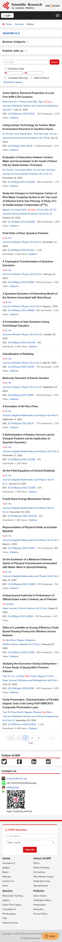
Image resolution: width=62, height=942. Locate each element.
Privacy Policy (40, 913)
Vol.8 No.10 (8, 720)
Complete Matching (18, 78)
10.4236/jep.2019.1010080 (21, 221)
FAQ (4, 918)
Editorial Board (41, 78)
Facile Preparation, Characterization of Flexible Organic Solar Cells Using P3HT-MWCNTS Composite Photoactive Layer (31, 703)
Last (31, 743)
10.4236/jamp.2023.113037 (21, 548)
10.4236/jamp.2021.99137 (21, 423)
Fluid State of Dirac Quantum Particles (25, 233)
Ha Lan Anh (39, 169)
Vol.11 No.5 (53, 576)
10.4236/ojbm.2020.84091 (21, 688)
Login (7, 15)
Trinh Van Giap (40, 133)
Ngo (45, 101)
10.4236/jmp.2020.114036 (21, 366)
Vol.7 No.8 (44, 138)
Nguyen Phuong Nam (38, 712)
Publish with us (13, 50)
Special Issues (40, 885)
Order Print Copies (11, 904)
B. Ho (7, 238)
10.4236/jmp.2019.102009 (21, 282)
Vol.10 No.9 (35, 306)
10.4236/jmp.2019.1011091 (21, 342)
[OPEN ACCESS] (52, 5)
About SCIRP (42, 858)
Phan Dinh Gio (10, 101)
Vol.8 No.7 (8, 109)
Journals (19, 24)
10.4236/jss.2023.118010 (20, 616)
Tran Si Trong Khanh (13, 712)
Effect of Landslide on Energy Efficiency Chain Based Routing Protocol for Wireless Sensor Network (31, 631)
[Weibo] (48, 761)
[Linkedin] (33, 761)
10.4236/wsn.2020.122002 (21, 652)
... (45, 738)
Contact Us (8, 881)
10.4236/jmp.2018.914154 (21, 250)
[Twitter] (4, 761)
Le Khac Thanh (26, 676)
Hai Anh (8, 604)
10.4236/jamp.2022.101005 (22, 487)
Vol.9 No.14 (35, 242)
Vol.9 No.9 (52, 415)
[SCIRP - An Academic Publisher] (22, 5)
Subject (6, 867)
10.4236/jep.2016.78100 (20, 146)
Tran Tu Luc (9, 676)
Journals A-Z (8, 863)
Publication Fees (41, 881)
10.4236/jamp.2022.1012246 (22, 516)
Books (5, 872)
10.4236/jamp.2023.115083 (21, 584)
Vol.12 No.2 (34, 644)
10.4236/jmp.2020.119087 (21, 395)
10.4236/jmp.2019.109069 (21, 310)
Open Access (40, 895)
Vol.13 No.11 (45, 174)
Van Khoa (9, 640)
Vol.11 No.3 (53, 540)
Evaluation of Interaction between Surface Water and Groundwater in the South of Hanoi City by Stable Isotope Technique (30, 161)
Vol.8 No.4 (53, 680)
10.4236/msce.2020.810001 (22, 724)
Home (9, 24)
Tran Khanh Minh (23, 133)
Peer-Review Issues (43, 876)
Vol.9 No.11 (53, 451)
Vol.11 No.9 (35, 387)
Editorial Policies (41, 867)
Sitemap (6, 876)
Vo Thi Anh (8, 133)
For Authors (39, 872)
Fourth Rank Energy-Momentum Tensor (26, 499)
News (5, 885)
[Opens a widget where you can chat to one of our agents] (50, 936)
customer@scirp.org (16, 778)
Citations (14, 117)
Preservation (39, 904)
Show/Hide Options (13, 82)
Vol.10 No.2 (35, 274)
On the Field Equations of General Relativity (29, 470)
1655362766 (12, 787)
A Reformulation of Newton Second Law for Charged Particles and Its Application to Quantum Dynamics (29, 438)
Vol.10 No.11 (36, 334)
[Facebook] (19, 761)
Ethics (36, 863)
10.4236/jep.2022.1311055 (21, 182)
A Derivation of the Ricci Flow (20, 406)
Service (7, 890)
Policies (38, 890)
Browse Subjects (14, 41)
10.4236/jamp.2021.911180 (21, 459)
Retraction (38, 909)
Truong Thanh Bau (27, 101)
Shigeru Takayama (26, 640)
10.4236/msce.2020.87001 (21, 113)
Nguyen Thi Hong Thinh (15, 209)
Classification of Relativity (18, 354)
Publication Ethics (42, 900)
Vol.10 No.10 (45, 213)
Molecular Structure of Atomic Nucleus (26, 378)
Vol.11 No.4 (35, 362)
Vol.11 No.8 (41, 608)
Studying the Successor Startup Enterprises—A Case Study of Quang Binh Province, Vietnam (30, 667)
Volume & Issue (10, 922)
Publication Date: (16, 68)
